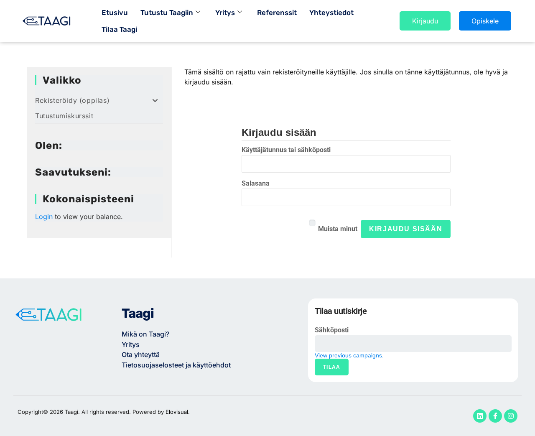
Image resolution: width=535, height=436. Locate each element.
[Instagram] (510, 416)
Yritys (225, 12)
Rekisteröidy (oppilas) (72, 100)
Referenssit (277, 12)
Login (44, 216)
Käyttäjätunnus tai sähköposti (286, 150)
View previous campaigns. (349, 355)
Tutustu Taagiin (166, 12)
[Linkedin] (480, 416)
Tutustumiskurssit (64, 116)
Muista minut (337, 229)
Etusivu (115, 12)
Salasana (256, 183)
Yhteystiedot (331, 12)
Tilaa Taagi (119, 29)
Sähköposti (332, 330)
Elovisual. (178, 411)
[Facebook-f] (495, 416)
